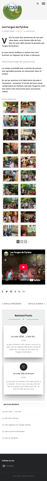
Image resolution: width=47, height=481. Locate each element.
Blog (20, 31)
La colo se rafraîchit (10, 438)
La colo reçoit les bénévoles (13, 431)
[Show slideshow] (9, 99)
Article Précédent (13, 303)
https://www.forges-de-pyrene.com (18, 62)
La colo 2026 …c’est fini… (12, 411)
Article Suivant (35, 303)
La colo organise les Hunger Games (16, 425)
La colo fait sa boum (10, 418)
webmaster (30, 31)
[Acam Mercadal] (12, 10)
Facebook (9, 466)
